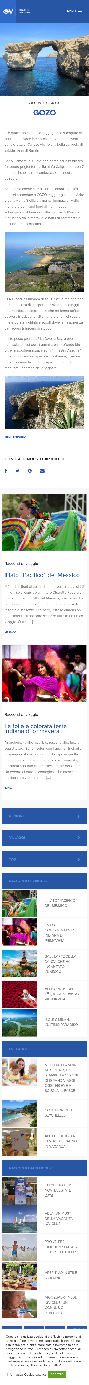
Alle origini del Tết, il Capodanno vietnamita (62, 994)
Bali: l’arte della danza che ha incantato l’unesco (60, 964)
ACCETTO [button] (57, 1374)
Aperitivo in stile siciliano (61, 1275)
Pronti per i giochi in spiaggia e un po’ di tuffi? (61, 1247)
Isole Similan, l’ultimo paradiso (61, 1022)
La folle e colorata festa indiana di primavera (36, 728)
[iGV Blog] (16, 11)
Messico (10, 632)
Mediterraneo (15, 436)
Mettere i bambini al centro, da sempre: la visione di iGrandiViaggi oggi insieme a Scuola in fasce (62, 1078)
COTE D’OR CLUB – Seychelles (60, 1113)
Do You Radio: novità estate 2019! (58, 1190)
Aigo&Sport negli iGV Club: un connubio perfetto (61, 1305)
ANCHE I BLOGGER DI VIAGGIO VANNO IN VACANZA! (61, 1141)
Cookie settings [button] (35, 1375)
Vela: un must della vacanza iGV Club (59, 1218)
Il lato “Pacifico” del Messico (42, 575)
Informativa (15, 1375)
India (8, 788)
